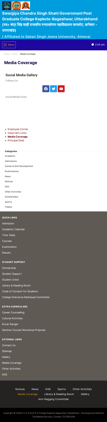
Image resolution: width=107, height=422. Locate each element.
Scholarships (11, 196)
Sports (8, 202)
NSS (7, 186)
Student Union (10, 279)
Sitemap (7, 351)
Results (6, 252)
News (8, 176)
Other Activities (13, 191)
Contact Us (8, 345)
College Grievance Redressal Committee (25, 297)
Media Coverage (18, 136)
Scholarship (9, 267)
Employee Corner (18, 129)
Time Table (8, 235)
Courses (7, 241)
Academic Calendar (13, 229)
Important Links (17, 132)
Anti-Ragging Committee (53, 399)
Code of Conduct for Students (20, 291)
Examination (9, 246)
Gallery (6, 357)
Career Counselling (13, 312)
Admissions (11, 161)
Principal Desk (16, 140)
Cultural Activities (12, 318)
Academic (10, 156)
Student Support (12, 273)
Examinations (12, 171)
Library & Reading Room (16, 285)
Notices (9, 181)
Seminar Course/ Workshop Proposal (23, 330)
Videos (8, 207)
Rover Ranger (10, 324)
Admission (8, 223)
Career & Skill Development (19, 166)
